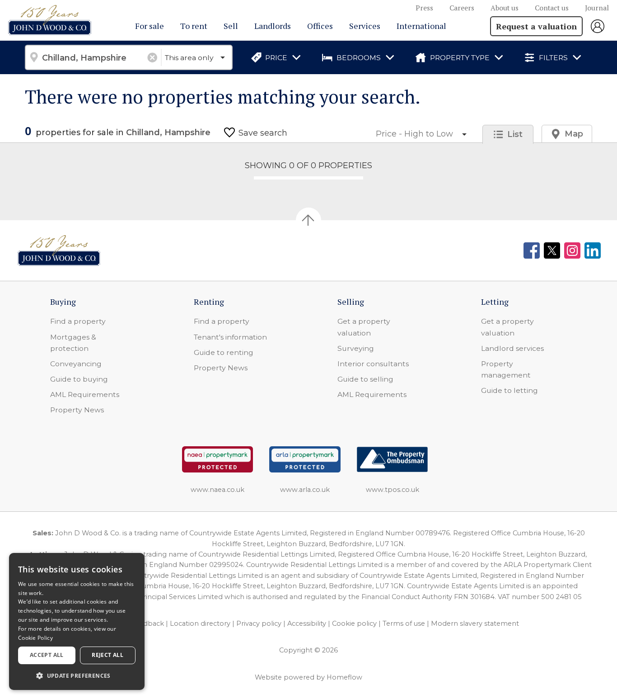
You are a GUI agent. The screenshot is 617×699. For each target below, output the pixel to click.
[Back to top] (59, 250)
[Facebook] (532, 250)
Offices (320, 25)
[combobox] (93, 57)
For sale (149, 25)
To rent (193, 25)
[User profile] (600, 26)
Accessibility (306, 623)
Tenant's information (230, 337)
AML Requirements (84, 394)
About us (505, 8)
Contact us (552, 8)
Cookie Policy (35, 638)
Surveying (355, 348)
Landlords (272, 25)
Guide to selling (365, 379)
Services (364, 25)
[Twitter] (552, 250)
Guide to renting (223, 352)
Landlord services (512, 348)
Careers (461, 8)
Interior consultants (373, 363)
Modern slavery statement (475, 623)
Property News (77, 410)
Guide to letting (509, 390)
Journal (597, 8)
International (421, 25)
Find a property (78, 321)
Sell (231, 25)
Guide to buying (79, 379)
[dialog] (77, 621)
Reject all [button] (107, 655)
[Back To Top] (308, 220)
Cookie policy (354, 623)
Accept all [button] (47, 655)
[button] (77, 675)
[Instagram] (572, 250)
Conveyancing (76, 363)
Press (424, 8)
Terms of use (404, 623)
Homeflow (344, 677)
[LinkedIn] (592, 250)
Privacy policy (258, 623)
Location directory (200, 623)
